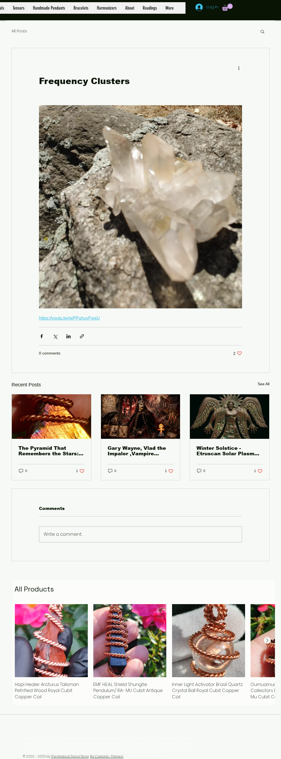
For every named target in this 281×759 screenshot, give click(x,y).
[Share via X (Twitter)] (55, 336)
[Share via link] (82, 336)
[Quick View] (51, 640)
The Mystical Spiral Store (70, 756)
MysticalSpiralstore (48, 739)
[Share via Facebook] (41, 336)
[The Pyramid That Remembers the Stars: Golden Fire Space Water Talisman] (51, 416)
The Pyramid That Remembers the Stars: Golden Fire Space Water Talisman (48, 450)
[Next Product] (267, 640)
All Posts (19, 31)
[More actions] (238, 68)
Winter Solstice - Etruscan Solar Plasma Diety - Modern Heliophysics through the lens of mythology (227, 450)
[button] (227, 7)
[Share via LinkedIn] (68, 336)
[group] (144, 652)
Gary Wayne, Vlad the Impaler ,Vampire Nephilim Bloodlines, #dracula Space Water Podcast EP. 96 (137, 450)
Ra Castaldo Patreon (106, 756)
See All (263, 384)
